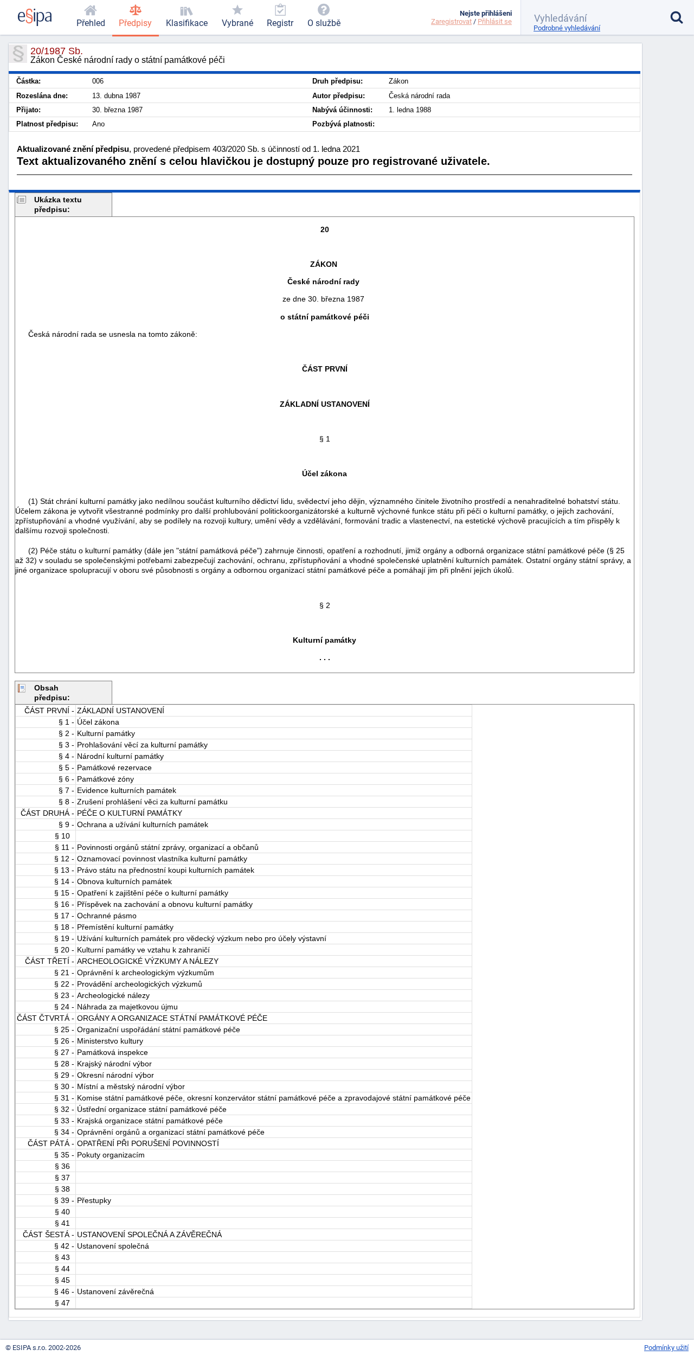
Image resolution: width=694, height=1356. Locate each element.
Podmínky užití (666, 1348)
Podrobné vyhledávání (567, 28)
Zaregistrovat (451, 21)
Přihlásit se (495, 21)
